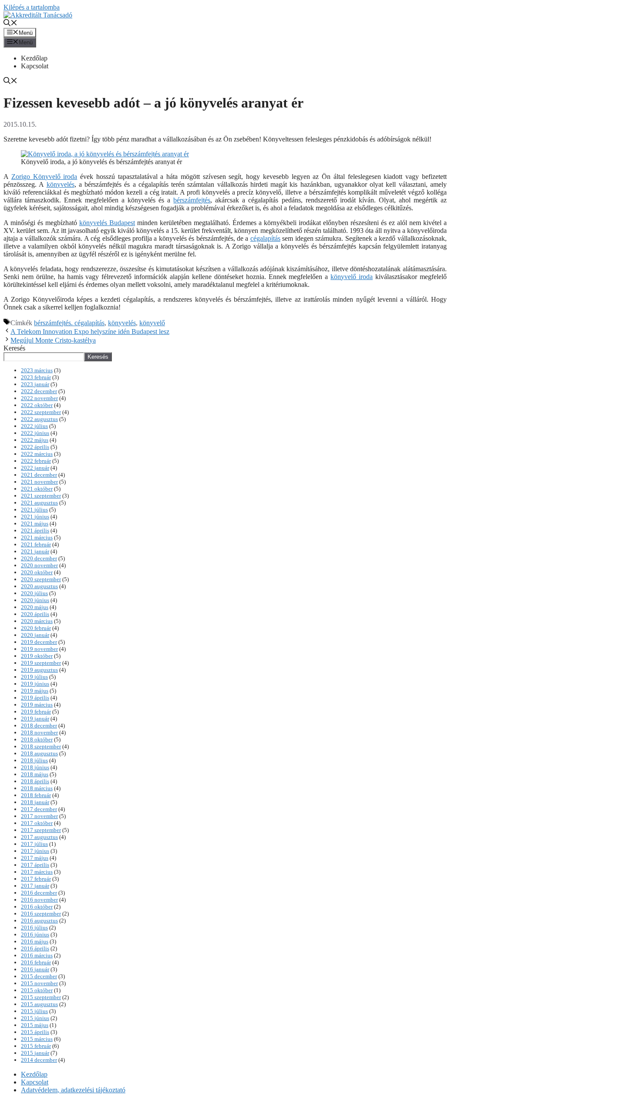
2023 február (36, 377)
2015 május (34, 1025)
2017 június (35, 851)
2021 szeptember (41, 495)
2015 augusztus (39, 1004)
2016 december (39, 892)
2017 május (34, 858)
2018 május (34, 774)
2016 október (37, 906)
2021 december (39, 474)
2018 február (36, 795)
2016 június (35, 934)
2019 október (37, 656)
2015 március (37, 1039)
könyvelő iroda (351, 276)
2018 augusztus (39, 753)
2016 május (34, 941)
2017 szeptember (41, 830)
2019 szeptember (41, 663)
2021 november (39, 481)
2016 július (34, 927)
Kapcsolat (34, 66)
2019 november (39, 649)
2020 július (34, 593)
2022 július (34, 426)
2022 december (39, 391)
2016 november (39, 899)
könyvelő (152, 323)
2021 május (34, 523)
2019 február (36, 711)
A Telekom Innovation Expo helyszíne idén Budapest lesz (89, 331)
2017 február (36, 878)
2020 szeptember (41, 579)
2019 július (34, 676)
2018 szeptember (41, 746)
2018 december (39, 725)
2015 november (39, 983)
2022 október (37, 405)
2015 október (37, 990)
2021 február (36, 544)
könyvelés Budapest (107, 222)
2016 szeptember (41, 913)
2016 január (35, 969)
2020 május (34, 607)
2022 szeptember (41, 412)
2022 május (34, 440)
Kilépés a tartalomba (31, 7)
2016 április (35, 948)
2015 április (35, 1032)
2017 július (34, 844)
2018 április (35, 781)
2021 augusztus (39, 502)
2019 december (39, 642)
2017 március (37, 872)
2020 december (39, 558)
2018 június (35, 767)
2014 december (39, 1060)
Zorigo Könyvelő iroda (44, 176)
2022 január (35, 468)
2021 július (34, 509)
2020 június (35, 600)
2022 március (37, 454)
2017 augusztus (39, 837)
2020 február (36, 628)
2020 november (39, 565)
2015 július (34, 1011)
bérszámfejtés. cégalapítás (69, 323)
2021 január (35, 551)
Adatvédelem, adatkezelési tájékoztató (73, 1090)
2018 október (37, 739)
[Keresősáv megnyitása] (10, 23)
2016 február (36, 962)
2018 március (37, 788)
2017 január (35, 885)
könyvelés (60, 184)
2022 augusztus (39, 419)
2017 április (35, 865)
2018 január (35, 802)
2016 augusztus (39, 920)
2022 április (35, 447)
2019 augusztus (39, 670)
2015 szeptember (41, 997)
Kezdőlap (34, 58)
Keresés (14, 348)
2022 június (35, 433)
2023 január (35, 384)
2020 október (37, 572)
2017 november (39, 816)
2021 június (35, 516)
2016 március (37, 955)
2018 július (34, 760)
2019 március (37, 704)
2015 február (36, 1046)
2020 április (35, 614)
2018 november (39, 732)
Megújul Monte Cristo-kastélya (53, 340)
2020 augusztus (39, 586)
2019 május (34, 690)
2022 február (36, 461)
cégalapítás (265, 238)
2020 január (35, 635)
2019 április (35, 697)
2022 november (39, 398)
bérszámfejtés (191, 200)
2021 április (35, 530)
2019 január (35, 718)
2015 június (35, 1018)
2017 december (39, 809)
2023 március (37, 370)
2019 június (35, 683)
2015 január (35, 1053)
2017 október (37, 823)
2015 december (39, 976)
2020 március (37, 621)
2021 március (37, 537)
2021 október (37, 488)
